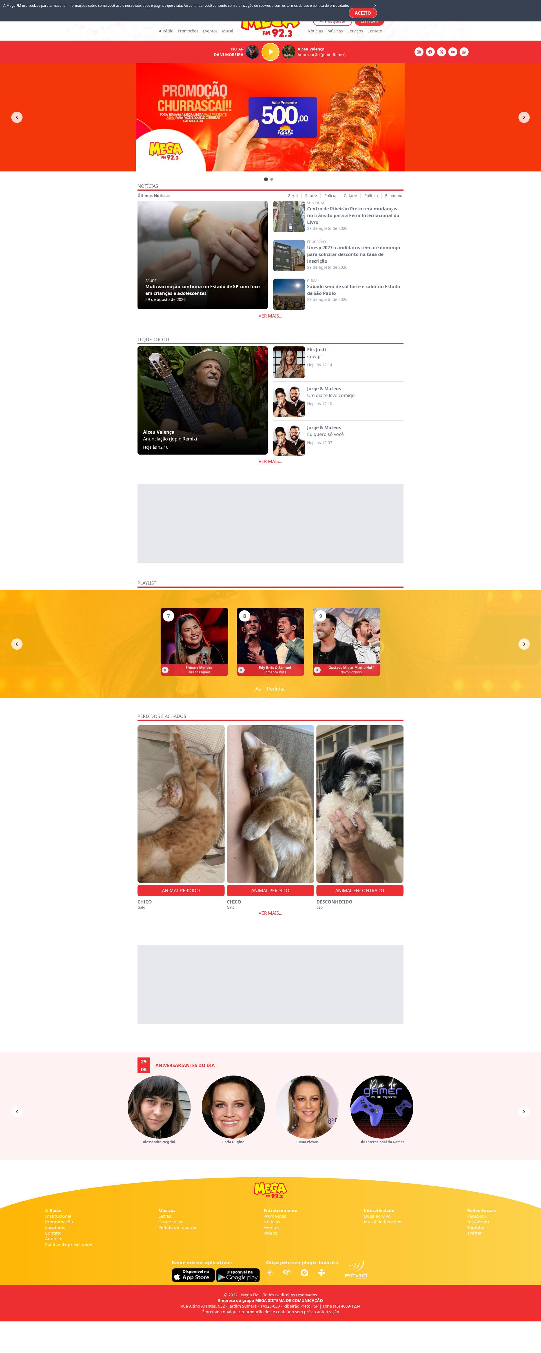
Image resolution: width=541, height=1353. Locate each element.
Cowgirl (315, 356)
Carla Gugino (233, 1142)
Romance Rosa (275, 672)
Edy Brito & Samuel (275, 667)
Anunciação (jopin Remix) (170, 439)
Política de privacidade (68, 1244)
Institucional (58, 1216)
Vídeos (270, 1233)
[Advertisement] (270, 523)
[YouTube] (452, 51)
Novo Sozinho (351, 672)
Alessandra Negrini (159, 1142)
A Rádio (166, 31)
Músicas (335, 31)
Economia (394, 195)
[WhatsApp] (464, 51)
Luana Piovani (308, 1142)
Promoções (188, 31)
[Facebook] (430, 51)
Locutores (55, 1227)
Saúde (311, 195)
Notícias (315, 31)
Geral (293, 195)
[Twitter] (441, 51)
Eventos (210, 31)
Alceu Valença (158, 432)
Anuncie (53, 1238)
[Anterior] (17, 117)
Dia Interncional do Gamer (382, 1142)
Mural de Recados (382, 1221)
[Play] (270, 52)
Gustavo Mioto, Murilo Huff (351, 667)
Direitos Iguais (199, 672)
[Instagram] (419, 51)
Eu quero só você (325, 434)
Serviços (355, 31)
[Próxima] (524, 644)
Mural (227, 31)
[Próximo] (524, 117)
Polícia (330, 195)
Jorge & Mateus (324, 388)
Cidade (350, 195)
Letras (164, 1216)
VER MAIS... (270, 316)
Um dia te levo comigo (331, 395)
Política (371, 195)
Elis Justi (316, 350)
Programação (59, 1221)
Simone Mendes (199, 667)
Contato (374, 31)
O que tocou (171, 1221)
